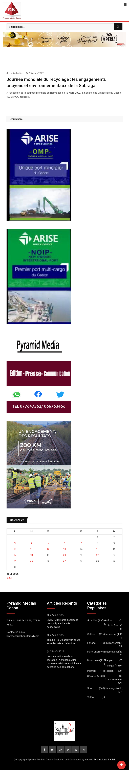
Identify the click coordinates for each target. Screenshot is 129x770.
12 (48, 549)
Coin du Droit (112, 625)
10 (15, 549)
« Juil (9, 577)
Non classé (93, 660)
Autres (108, 620)
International (112, 651)
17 (15, 555)
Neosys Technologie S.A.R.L (100, 759)
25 (31, 560)
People (109, 660)
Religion (109, 670)
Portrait (91, 670)
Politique (109, 665)
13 (64, 549)
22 (97, 555)
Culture (91, 634)
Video (90, 697)
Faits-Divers (93, 651)
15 (97, 549)
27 (64, 560)
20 (64, 555)
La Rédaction (16, 73)
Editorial (91, 642)
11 (31, 549)
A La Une (92, 620)
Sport (90, 688)
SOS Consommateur (113, 678)
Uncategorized (113, 688)
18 (31, 555)
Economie (110, 634)
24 (15, 560)
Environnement (113, 642)
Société (91, 676)
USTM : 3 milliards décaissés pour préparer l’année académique (63, 623)
